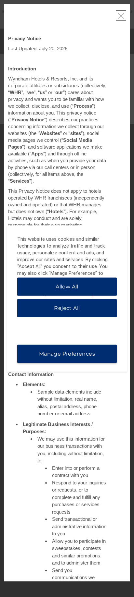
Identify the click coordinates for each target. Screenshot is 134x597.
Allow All (67, 287)
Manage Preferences (67, 354)
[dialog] (67, 298)
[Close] (121, 15)
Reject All (67, 308)
